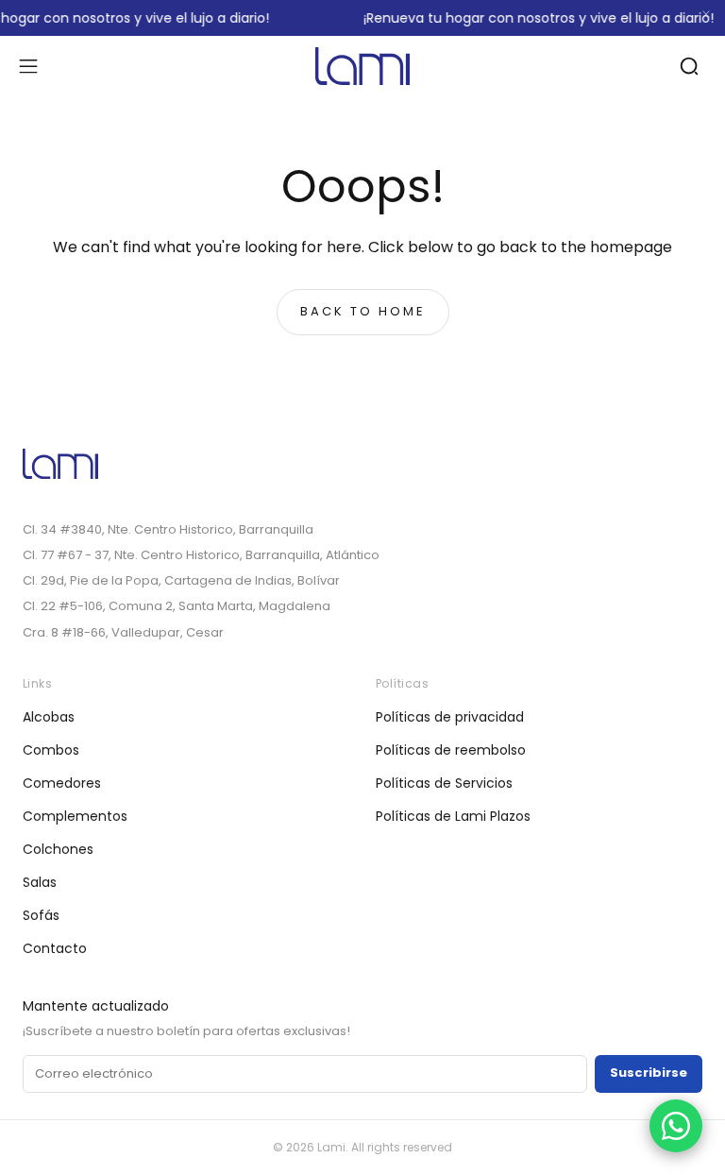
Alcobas (49, 716)
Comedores (62, 783)
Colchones (58, 849)
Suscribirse (648, 1072)
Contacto (55, 948)
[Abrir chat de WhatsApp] (675, 1125)
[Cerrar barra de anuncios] (706, 14)
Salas (40, 882)
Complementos (75, 816)
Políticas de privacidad (450, 716)
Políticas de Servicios (444, 783)
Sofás (41, 915)
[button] (28, 66)
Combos (51, 750)
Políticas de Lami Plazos (453, 816)
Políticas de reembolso (451, 750)
